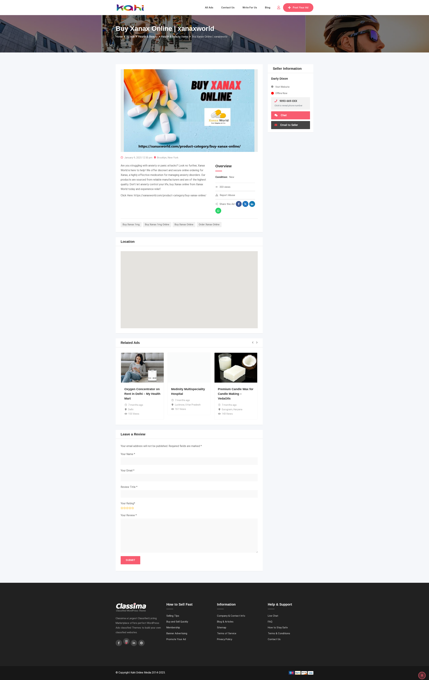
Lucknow (179, 404)
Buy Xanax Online (184, 224)
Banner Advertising (176, 633)
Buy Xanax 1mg (131, 224)
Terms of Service (226, 633)
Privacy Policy (224, 639)
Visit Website (282, 87)
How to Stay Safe (278, 627)
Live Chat (273, 615)
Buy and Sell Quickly (177, 621)
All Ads (209, 7)
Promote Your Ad (176, 639)
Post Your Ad (300, 7)
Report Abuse (227, 195)
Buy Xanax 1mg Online (157, 224)
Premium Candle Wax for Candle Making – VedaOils (235, 393)
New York (173, 157)
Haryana (237, 409)
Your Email (127, 470)
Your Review (129, 515)
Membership (173, 627)
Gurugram (227, 409)
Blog (267, 7)
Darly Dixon (279, 78)
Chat (283, 115)
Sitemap (221, 627)
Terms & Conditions (279, 633)
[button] (189, 287)
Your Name (128, 454)
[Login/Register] (278, 7)
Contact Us (274, 639)
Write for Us (249, 7)
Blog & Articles (225, 621)
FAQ (270, 621)
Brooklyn (162, 157)
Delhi (130, 409)
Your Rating (128, 503)
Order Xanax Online (209, 224)
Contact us (227, 7)
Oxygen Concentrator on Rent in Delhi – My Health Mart (142, 393)
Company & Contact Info (231, 615)
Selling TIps (172, 615)
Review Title (129, 487)
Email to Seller (289, 125)
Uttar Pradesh (193, 404)
